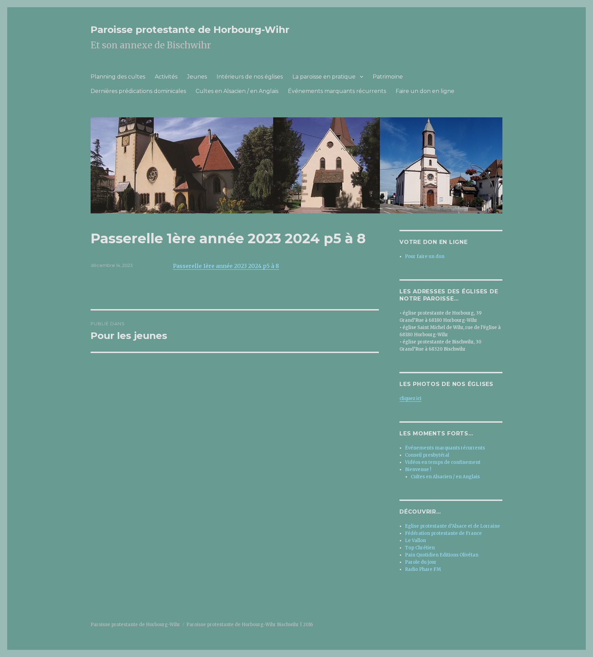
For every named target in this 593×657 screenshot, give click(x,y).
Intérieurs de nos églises (250, 76)
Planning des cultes (118, 76)
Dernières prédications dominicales (138, 91)
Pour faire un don (424, 256)
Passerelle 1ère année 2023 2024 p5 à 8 (226, 265)
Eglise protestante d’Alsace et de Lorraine (452, 526)
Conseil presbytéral (427, 455)
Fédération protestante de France (443, 533)
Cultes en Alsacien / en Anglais (237, 91)
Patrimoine (388, 76)
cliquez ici (410, 398)
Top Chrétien (420, 548)
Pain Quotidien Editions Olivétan (441, 555)
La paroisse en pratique (324, 76)
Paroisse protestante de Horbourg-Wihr (190, 29)
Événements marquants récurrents (337, 91)
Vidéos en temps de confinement (442, 462)
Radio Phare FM (423, 569)
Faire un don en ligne (425, 91)
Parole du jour (421, 562)
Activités (166, 76)
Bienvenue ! (418, 469)
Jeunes (197, 76)
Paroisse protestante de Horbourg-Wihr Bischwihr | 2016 (249, 624)
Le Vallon (415, 540)
